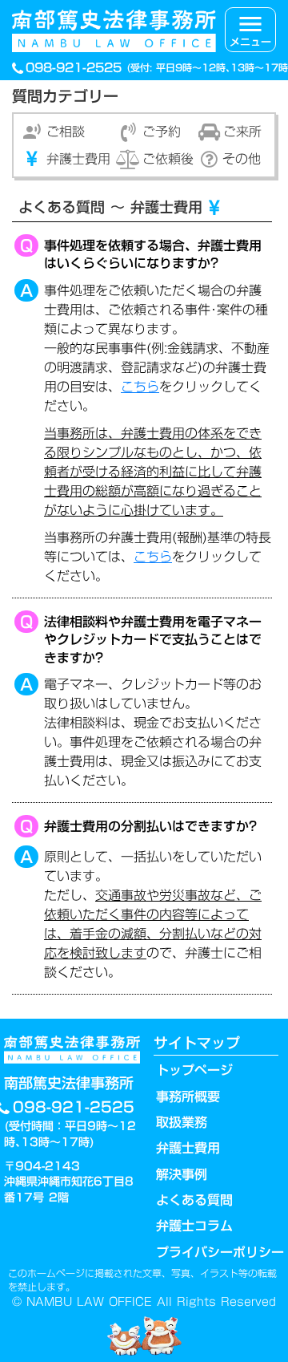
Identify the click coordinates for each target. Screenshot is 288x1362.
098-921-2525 (76, 67)
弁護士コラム (194, 1225)
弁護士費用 (188, 1148)
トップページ (194, 1070)
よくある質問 (194, 1200)
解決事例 (181, 1174)
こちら (140, 386)
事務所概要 (188, 1096)
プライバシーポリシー (220, 1252)
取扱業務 (181, 1122)
